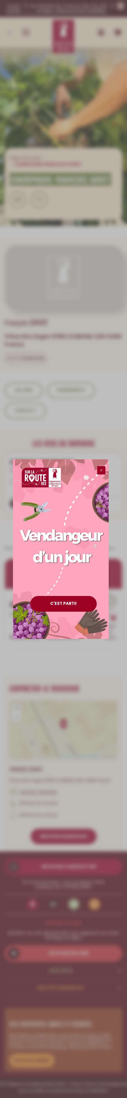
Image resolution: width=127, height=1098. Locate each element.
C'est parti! (63, 603)
